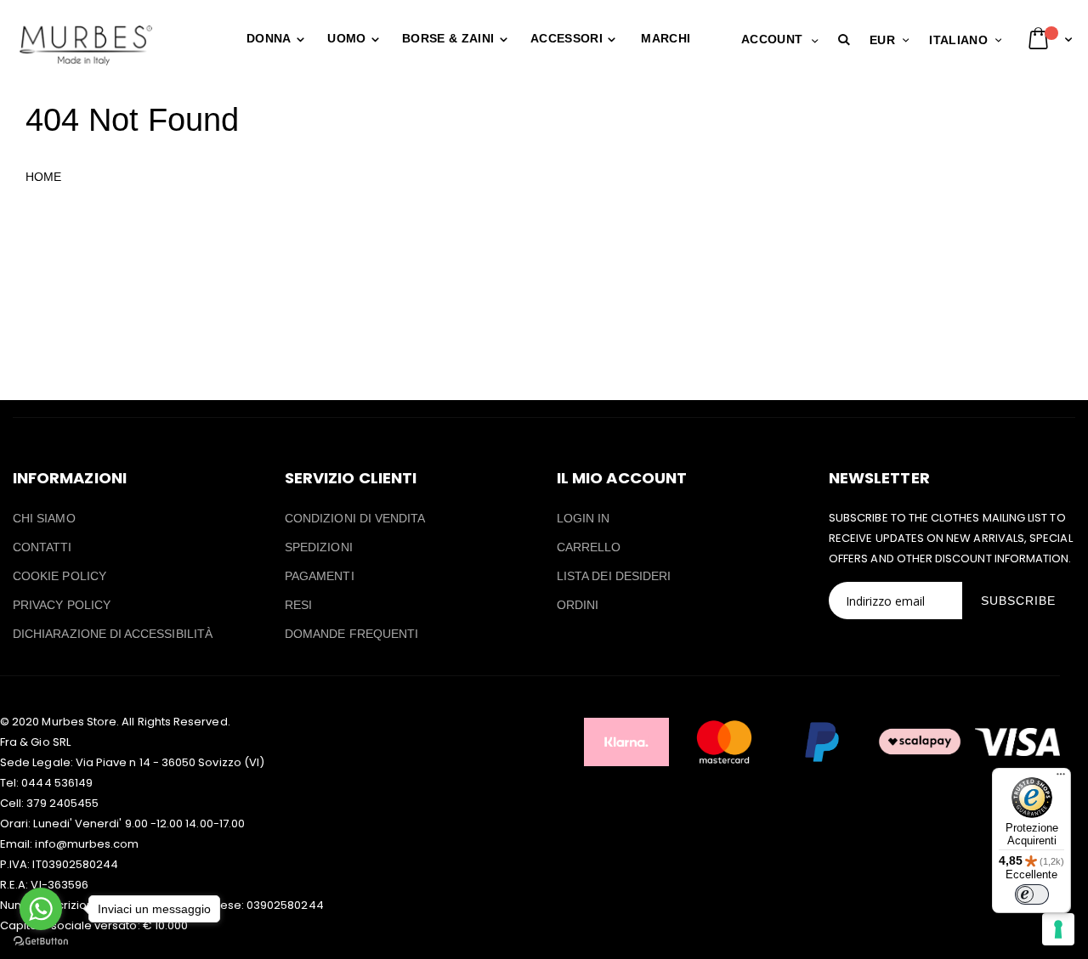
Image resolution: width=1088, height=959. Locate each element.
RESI (298, 605)
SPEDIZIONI (319, 547)
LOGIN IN (583, 518)
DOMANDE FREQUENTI (351, 633)
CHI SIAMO (44, 518)
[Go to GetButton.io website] (41, 941)
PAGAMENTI (319, 576)
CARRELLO (589, 547)
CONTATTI (42, 547)
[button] (847, 39)
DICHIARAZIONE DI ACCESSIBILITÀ (112, 633)
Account (771, 39)
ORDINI (577, 605)
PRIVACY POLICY (61, 605)
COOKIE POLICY (59, 576)
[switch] (1032, 894)
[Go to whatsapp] (41, 909)
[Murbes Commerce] (85, 45)
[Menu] (1061, 778)
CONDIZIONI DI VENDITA (355, 518)
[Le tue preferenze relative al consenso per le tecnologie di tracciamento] (1058, 929)
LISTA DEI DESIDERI (614, 576)
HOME (43, 176)
